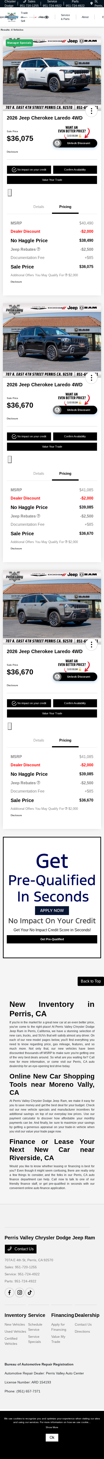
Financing (62, 1315)
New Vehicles (15, 1324)
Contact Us (24, 1249)
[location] (91, 3)
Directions (82, 1331)
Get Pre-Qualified (52, 939)
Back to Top (91, 981)
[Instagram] (19, 1292)
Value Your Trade (52, 179)
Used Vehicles (15, 1331)
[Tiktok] (30, 1292)
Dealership (87, 1315)
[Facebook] (9, 1292)
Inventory (15, 1315)
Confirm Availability (75, 169)
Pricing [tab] (65, 207)
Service (36, 1315)
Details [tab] (38, 207)
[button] (91, 111)
